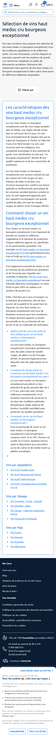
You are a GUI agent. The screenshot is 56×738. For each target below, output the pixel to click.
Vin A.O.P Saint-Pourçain (22, 479)
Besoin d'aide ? (9, 591)
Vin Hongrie (16, 537)
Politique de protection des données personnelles (27, 609)
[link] (5, 5)
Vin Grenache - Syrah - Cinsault (26, 501)
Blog (4, 575)
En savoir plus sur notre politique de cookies (26, 723)
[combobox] (28, 12)
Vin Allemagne (18, 546)
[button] (36, 5)
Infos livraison (9, 585)
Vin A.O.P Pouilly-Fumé (22, 469)
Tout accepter (37, 731)
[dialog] (28, 702)
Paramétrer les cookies (14, 625)
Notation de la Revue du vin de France (21, 580)
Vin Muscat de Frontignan (23, 518)
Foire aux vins (9, 570)
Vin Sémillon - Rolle (20, 505)
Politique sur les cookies (14, 614)
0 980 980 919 (16, 647)
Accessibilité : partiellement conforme (21, 620)
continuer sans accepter (35, 670)
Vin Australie (17, 541)
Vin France (15, 532)
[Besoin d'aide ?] (30, 4)
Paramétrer (17, 731)
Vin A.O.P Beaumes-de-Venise (25, 474)
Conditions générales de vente (17, 604)
